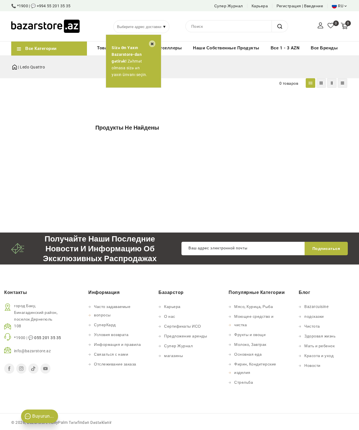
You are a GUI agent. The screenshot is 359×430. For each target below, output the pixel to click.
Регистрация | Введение (300, 6)
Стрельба (243, 382)
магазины (173, 355)
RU (340, 6)
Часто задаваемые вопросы (112, 310)
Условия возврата (111, 334)
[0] (331, 26)
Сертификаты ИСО (182, 326)
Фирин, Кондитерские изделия (255, 368)
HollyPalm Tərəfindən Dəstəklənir (80, 422)
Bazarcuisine (316, 306)
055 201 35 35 (47, 337)
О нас (169, 316)
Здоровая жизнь (319, 336)
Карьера (260, 6)
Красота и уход (318, 355)
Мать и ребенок (319, 346)
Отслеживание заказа (115, 364)
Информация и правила (117, 344)
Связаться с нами (111, 354)
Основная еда (248, 354)
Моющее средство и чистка (254, 320)
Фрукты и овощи (250, 334)
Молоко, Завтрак (250, 344)
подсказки (314, 316)
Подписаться (326, 248)
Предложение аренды (185, 336)
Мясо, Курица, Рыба (253, 306)
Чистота (312, 326)
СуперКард (105, 325)
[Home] (14, 66)
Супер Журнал (228, 6)
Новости (312, 365)
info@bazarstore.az (32, 351)
